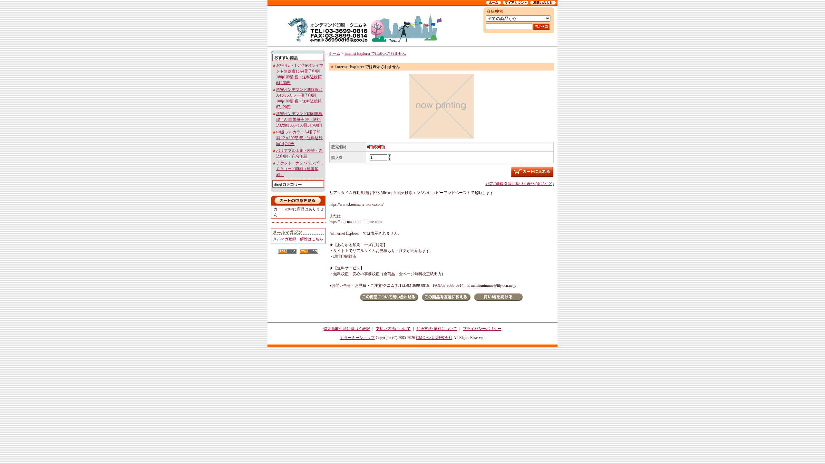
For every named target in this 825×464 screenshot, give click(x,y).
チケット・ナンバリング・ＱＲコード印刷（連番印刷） (299, 169)
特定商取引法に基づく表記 (347, 328)
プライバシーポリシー (482, 328)
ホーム (334, 53)
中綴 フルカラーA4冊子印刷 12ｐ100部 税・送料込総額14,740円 (299, 138)
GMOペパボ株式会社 (434, 337)
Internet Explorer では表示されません (375, 53)
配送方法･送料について (436, 328)
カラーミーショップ (357, 337)
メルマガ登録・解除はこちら (298, 239)
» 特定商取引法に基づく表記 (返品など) (519, 183)
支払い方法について (393, 328)
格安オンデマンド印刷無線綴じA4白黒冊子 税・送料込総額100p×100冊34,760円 (299, 119)
